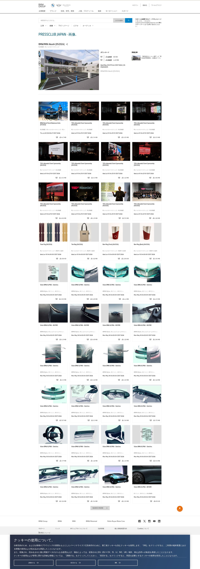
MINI (74, 521)
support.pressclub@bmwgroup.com (146, 23)
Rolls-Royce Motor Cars (116, 521)
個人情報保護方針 (121, 528)
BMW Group (43, 521)
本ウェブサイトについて (79, 528)
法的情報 (101, 528)
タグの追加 (119, 20)
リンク (57, 528)
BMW (60, 521)
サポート (42, 528)
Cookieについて (143, 528)
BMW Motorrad (91, 521)
